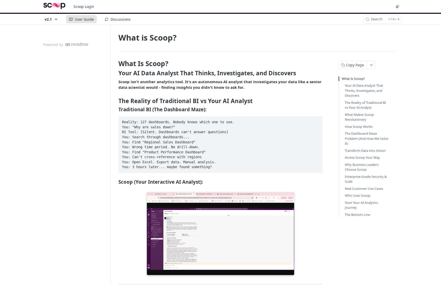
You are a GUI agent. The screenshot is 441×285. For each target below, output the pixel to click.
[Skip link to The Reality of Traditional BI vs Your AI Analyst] (115, 101)
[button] (220, 234)
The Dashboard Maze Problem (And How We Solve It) (366, 138)
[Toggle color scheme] (398, 6)
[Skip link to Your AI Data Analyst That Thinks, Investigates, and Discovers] (115, 73)
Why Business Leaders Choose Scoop (361, 167)
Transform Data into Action (365, 150)
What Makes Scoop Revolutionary (359, 117)
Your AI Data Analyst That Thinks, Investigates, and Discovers (364, 90)
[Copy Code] (316, 120)
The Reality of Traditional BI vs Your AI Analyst (365, 105)
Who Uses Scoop (357, 195)
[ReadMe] (76, 44)
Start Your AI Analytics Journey (361, 205)
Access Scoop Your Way (362, 157)
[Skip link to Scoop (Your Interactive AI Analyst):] (115, 182)
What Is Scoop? (353, 78)
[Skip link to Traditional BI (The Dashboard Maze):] (115, 109)
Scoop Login (84, 6)
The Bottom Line (357, 214)
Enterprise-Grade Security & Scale (366, 179)
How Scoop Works (359, 126)
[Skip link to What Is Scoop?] (115, 63)
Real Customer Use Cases (364, 188)
